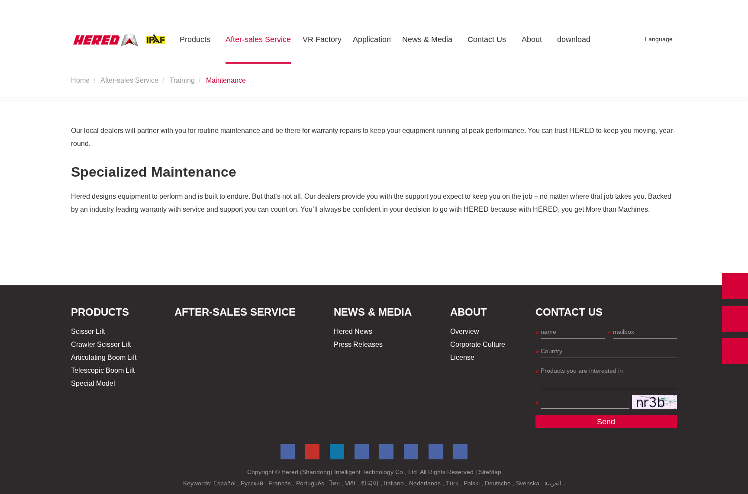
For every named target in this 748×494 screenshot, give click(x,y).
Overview (464, 331)
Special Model (93, 383)
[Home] (119, 39)
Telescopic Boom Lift (103, 370)
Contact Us (487, 39)
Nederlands (425, 483)
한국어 (370, 483)
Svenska (528, 483)
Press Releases (358, 344)
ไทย (335, 483)
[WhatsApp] (735, 286)
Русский (253, 483)
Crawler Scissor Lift (101, 344)
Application (372, 39)
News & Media (427, 39)
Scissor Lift (88, 331)
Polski (472, 483)
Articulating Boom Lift (103, 357)
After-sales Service (258, 39)
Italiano (395, 483)
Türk (453, 483)
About (532, 39)
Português (311, 483)
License (462, 357)
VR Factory (322, 39)
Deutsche (499, 483)
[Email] (735, 319)
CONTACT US (569, 312)
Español (225, 483)
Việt (351, 483)
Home (80, 80)
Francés (280, 483)
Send (606, 421)
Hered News (353, 331)
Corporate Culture (477, 344)
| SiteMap (488, 471)
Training (182, 80)
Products (195, 39)
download (573, 39)
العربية (554, 483)
